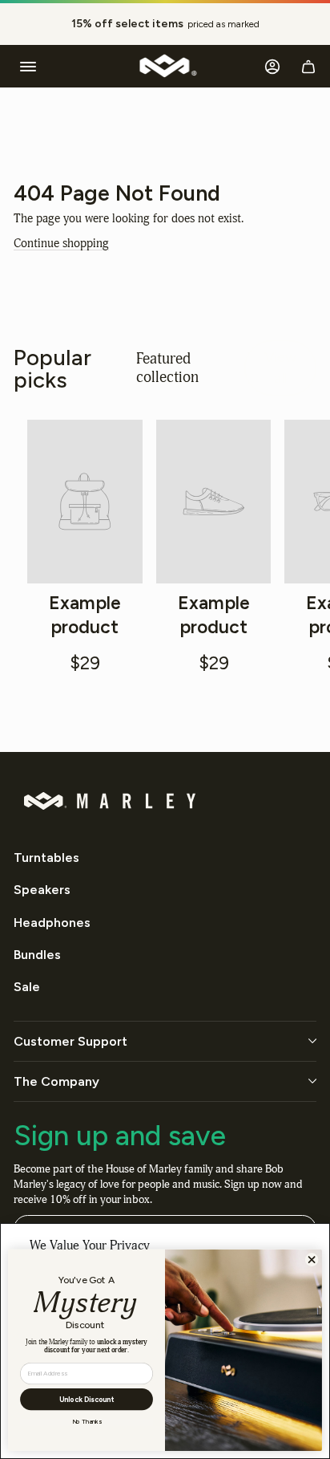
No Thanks (87, 1421)
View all (280, 367)
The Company (56, 1081)
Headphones (52, 922)
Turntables (46, 857)
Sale (27, 986)
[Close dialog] (311, 1260)
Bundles (37, 954)
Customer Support (70, 1041)
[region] (165, 24)
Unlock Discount (87, 1399)
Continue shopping (61, 243)
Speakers (42, 889)
